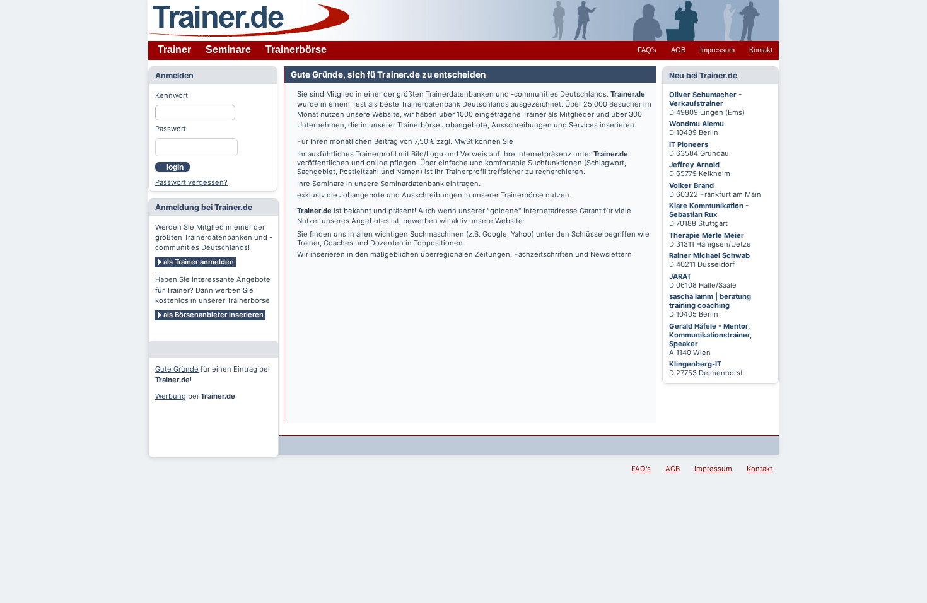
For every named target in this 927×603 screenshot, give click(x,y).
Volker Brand (691, 185)
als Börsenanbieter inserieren (213, 314)
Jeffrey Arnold (694, 164)
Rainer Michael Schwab (709, 255)
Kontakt (760, 50)
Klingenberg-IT (695, 364)
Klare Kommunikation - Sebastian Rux (709, 210)
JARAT (680, 276)
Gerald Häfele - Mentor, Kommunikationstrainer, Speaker (710, 335)
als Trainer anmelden (198, 261)
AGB (678, 50)
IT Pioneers (688, 144)
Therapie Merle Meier (706, 235)
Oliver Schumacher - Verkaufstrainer (705, 99)
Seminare (228, 49)
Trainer (174, 49)
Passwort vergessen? (191, 182)
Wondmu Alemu (696, 123)
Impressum (717, 50)
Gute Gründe (177, 369)
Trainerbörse (296, 49)
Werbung (170, 396)
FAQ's (647, 50)
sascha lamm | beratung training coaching (710, 301)
